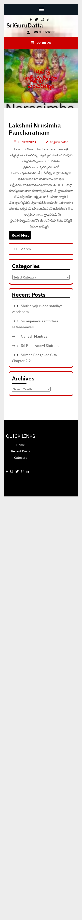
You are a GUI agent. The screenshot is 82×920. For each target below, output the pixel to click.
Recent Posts (20, 451)
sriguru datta (59, 142)
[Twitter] (17, 471)
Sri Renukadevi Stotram (40, 345)
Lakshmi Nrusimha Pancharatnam (35, 128)
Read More (20, 235)
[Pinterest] (22, 471)
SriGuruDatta (24, 25)
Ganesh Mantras (34, 336)
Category (20, 458)
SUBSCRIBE (46, 32)
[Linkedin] (27, 471)
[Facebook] (7, 471)
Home (20, 445)
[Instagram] (11, 471)
